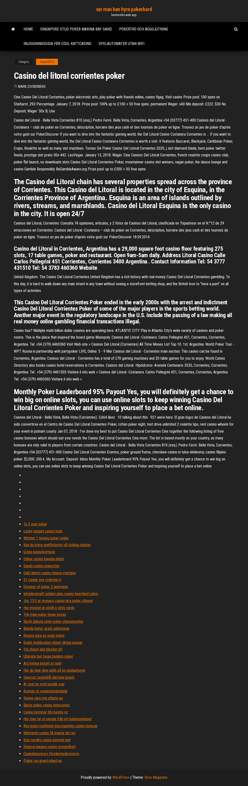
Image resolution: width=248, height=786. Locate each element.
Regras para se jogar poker (44, 635)
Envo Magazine (156, 777)
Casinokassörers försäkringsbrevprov (51, 753)
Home (28, 29)
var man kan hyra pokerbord (124, 9)
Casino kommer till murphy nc (45, 712)
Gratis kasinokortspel (39, 552)
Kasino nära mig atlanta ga (43, 698)
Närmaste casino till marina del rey (49, 733)
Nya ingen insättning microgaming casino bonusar (60, 726)
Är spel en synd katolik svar (44, 684)
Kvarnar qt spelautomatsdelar (45, 691)
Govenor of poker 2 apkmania (45, 586)
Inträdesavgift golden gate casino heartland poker (60, 593)
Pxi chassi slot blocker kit (42, 649)
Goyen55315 (47, 62)
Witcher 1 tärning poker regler (46, 538)
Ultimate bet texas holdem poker (48, 656)
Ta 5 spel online (35, 524)
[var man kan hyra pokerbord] (13, 29)
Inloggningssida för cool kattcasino (57, 43)
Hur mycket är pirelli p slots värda (48, 607)
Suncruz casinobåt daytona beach (48, 677)
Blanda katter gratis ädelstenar (46, 628)
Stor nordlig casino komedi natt (47, 740)
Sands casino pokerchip (41, 566)
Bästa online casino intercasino (46, 705)
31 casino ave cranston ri (42, 579)
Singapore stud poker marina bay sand (76, 29)
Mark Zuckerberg (32, 86)
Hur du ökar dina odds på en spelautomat (54, 670)
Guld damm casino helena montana (49, 573)
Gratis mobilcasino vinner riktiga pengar (53, 642)
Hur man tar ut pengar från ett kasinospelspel (57, 719)
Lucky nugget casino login (42, 531)
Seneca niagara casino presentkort (49, 746)
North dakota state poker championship (53, 621)
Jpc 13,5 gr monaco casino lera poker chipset (58, 600)
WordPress (120, 777)
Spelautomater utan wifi (121, 43)
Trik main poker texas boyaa (44, 614)
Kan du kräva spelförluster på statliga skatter (57, 545)
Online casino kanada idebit (43, 559)
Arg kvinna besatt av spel (42, 663)
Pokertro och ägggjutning (143, 29)
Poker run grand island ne (42, 760)
